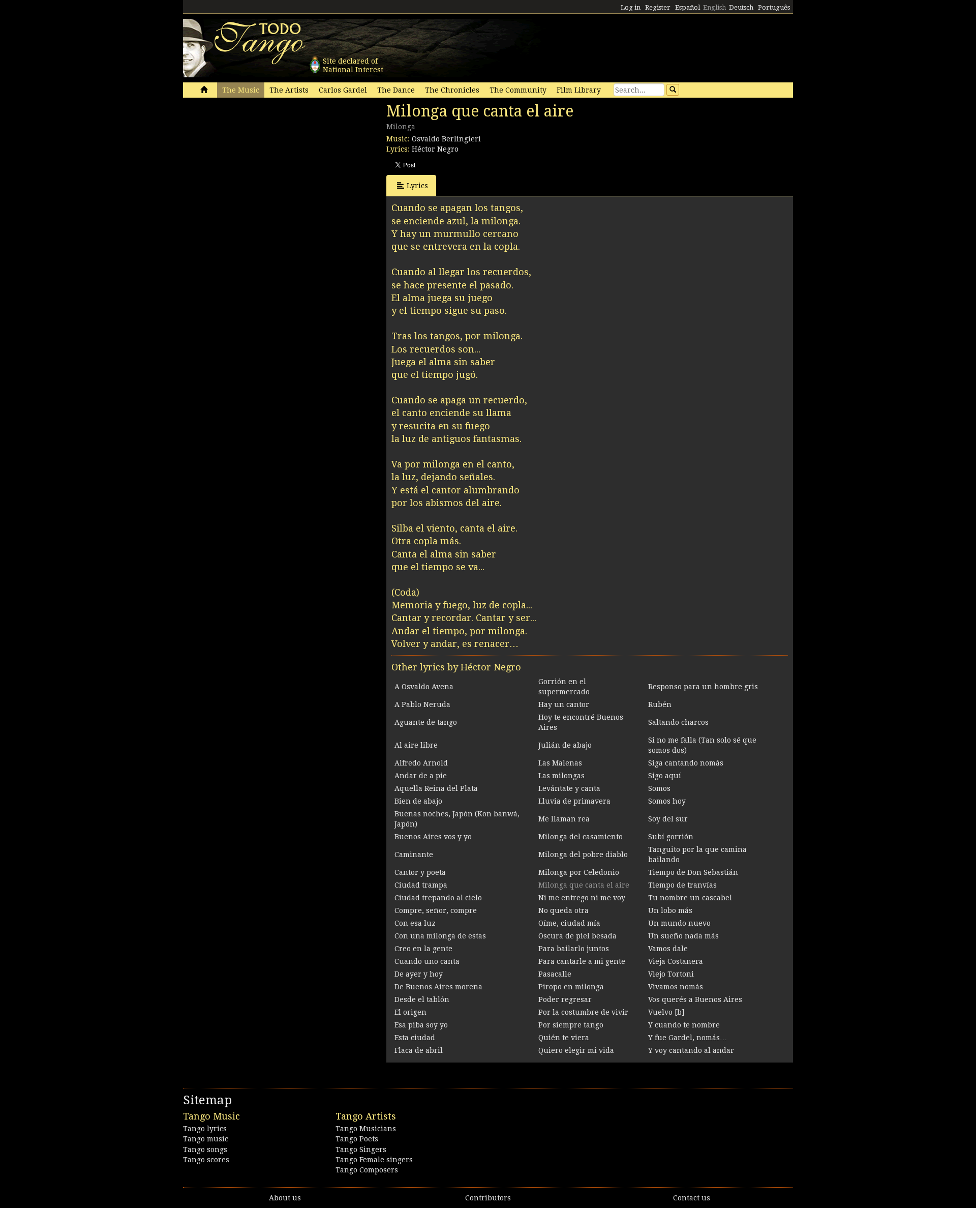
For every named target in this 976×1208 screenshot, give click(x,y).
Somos (659, 788)
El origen (410, 1012)
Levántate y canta (569, 788)
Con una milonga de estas (440, 936)
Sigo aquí (664, 776)
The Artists (289, 90)
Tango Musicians (366, 1129)
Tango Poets (357, 1139)
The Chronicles (452, 90)
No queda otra (563, 910)
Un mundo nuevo (679, 923)
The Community (518, 90)
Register (657, 7)
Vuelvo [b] (666, 1012)
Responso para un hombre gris (703, 687)
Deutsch (741, 7)
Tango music (205, 1139)
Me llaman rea (564, 819)
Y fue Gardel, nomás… (687, 1038)
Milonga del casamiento (580, 837)
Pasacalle (554, 974)
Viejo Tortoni (671, 974)
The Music (240, 90)
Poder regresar (565, 999)
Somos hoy (667, 801)
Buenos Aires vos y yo (433, 837)
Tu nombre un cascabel (690, 898)
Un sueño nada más (683, 936)
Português (774, 7)
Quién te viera (563, 1038)
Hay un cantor (563, 704)
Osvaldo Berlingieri (446, 139)
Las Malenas (560, 763)
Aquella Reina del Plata (436, 788)
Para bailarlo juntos (573, 949)
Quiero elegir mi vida (576, 1050)
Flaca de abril (418, 1050)
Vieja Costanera (675, 961)
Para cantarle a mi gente (581, 961)
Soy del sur (668, 819)
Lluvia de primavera (574, 801)
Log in (630, 7)
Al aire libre (416, 745)
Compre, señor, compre (435, 910)
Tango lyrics (205, 1129)
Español (687, 7)
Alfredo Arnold (421, 763)
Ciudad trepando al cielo (438, 898)
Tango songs (205, 1149)
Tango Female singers (374, 1160)
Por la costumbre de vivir (583, 1012)
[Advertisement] (259, 171)
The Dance (396, 90)
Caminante (413, 854)
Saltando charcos (678, 722)
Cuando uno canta (427, 961)
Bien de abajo (418, 801)
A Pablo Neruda (422, 704)
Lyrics (417, 186)
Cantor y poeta (420, 872)
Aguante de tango (425, 722)
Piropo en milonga (571, 987)
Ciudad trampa (420, 885)
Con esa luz (415, 923)
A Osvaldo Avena (423, 687)
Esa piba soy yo (421, 1025)
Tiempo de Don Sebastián (693, 872)
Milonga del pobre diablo (583, 854)
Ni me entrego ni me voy (581, 898)
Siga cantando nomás (685, 763)
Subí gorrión (670, 837)
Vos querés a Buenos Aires (695, 999)
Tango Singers (361, 1149)
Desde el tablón (421, 999)
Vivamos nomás (675, 987)
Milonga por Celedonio (578, 872)
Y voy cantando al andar (691, 1050)
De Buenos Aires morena (438, 987)
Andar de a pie (420, 776)
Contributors (488, 1198)
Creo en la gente (423, 949)
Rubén (660, 704)
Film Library (579, 90)
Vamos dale (668, 949)
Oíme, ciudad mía (569, 923)
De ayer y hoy (418, 974)
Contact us (691, 1198)
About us (285, 1198)
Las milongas (561, 776)
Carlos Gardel (343, 90)
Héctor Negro (435, 149)
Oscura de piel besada (577, 936)
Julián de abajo (565, 745)
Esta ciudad (414, 1038)
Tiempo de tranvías (682, 885)
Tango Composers (367, 1170)
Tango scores (206, 1160)
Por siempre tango (570, 1025)
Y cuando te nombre (684, 1025)
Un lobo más (670, 910)
